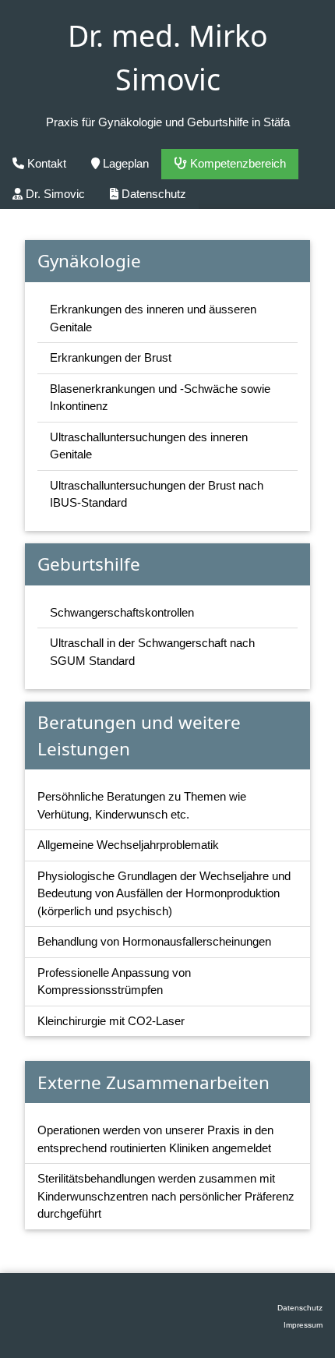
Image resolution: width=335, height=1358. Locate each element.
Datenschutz (152, 193)
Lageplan (124, 163)
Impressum (303, 1325)
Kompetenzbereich (236, 163)
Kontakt (45, 163)
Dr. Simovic (54, 193)
